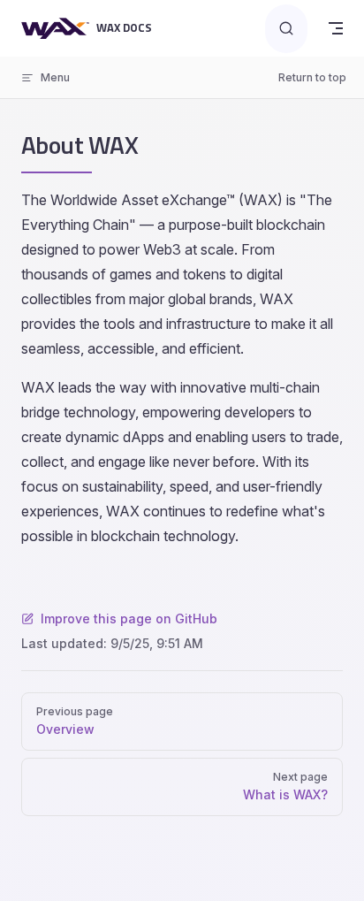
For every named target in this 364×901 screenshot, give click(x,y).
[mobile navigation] (336, 28)
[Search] (286, 28)
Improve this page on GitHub (129, 618)
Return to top (312, 77)
